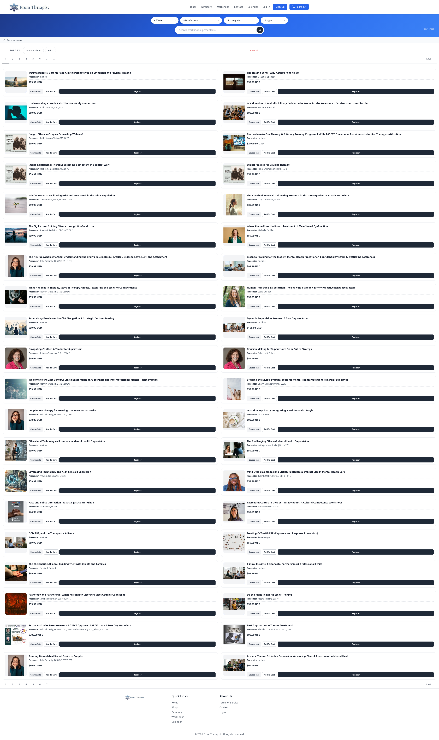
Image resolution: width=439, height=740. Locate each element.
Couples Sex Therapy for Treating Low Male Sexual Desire (62, 410)
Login (223, 712)
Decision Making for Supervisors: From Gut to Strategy (279, 349)
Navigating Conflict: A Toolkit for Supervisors (55, 349)
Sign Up (280, 6)
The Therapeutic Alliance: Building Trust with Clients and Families (67, 564)
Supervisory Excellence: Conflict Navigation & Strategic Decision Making (71, 318)
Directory (206, 6)
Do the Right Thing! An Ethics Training (269, 594)
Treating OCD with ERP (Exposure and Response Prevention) (282, 533)
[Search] (260, 30)
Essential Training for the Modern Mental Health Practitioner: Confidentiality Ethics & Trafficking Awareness (311, 257)
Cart (301, 6)
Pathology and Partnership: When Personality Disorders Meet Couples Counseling (77, 594)
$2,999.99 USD (255, 143)
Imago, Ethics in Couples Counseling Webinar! (56, 134)
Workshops (223, 6)
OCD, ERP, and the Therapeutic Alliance (51, 533)
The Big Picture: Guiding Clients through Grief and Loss (61, 226)
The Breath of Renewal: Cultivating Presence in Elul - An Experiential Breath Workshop (298, 195)
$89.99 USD (35, 542)
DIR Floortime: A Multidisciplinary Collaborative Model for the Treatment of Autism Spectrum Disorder (308, 103)
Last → (430, 58)
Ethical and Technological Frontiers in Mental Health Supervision (67, 441)
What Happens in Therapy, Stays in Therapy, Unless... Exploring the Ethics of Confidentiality (83, 287)
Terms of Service (229, 702)
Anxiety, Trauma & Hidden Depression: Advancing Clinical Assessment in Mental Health (298, 656)
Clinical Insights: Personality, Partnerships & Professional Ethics (284, 564)
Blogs (193, 6)
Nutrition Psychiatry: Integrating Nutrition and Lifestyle (280, 410)
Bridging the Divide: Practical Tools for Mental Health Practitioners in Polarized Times (297, 379)
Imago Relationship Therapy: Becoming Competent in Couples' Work (69, 164)
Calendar (253, 6)
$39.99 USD (253, 205)
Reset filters (428, 29)
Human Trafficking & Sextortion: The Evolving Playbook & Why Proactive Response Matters (301, 287)
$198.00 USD (254, 327)
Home (174, 702)
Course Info (35, 91)
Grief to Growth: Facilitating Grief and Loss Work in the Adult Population (72, 195)
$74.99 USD (35, 512)
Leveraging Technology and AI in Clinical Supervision (60, 471)
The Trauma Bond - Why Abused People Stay (273, 72)
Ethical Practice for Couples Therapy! (268, 164)
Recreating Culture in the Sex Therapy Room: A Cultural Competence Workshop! (294, 502)
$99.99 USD (35, 82)
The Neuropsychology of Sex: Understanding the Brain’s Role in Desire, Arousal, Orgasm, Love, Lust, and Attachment (98, 257)
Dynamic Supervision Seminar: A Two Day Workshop (278, 318)
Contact (238, 6)
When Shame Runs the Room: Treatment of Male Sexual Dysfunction (287, 226)
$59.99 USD (253, 82)
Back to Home (14, 40)
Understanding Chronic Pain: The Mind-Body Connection (62, 103)
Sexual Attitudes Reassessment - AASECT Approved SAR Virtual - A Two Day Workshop (80, 625)
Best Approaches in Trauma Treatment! (270, 625)
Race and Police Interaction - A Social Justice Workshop (61, 502)
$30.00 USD (35, 419)
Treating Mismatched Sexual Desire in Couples (56, 656)
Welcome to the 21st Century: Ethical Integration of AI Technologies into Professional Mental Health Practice (93, 379)
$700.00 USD (36, 634)
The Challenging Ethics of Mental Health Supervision (278, 441)
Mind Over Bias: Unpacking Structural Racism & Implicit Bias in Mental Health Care (296, 471)
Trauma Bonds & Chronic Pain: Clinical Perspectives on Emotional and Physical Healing (80, 72)
